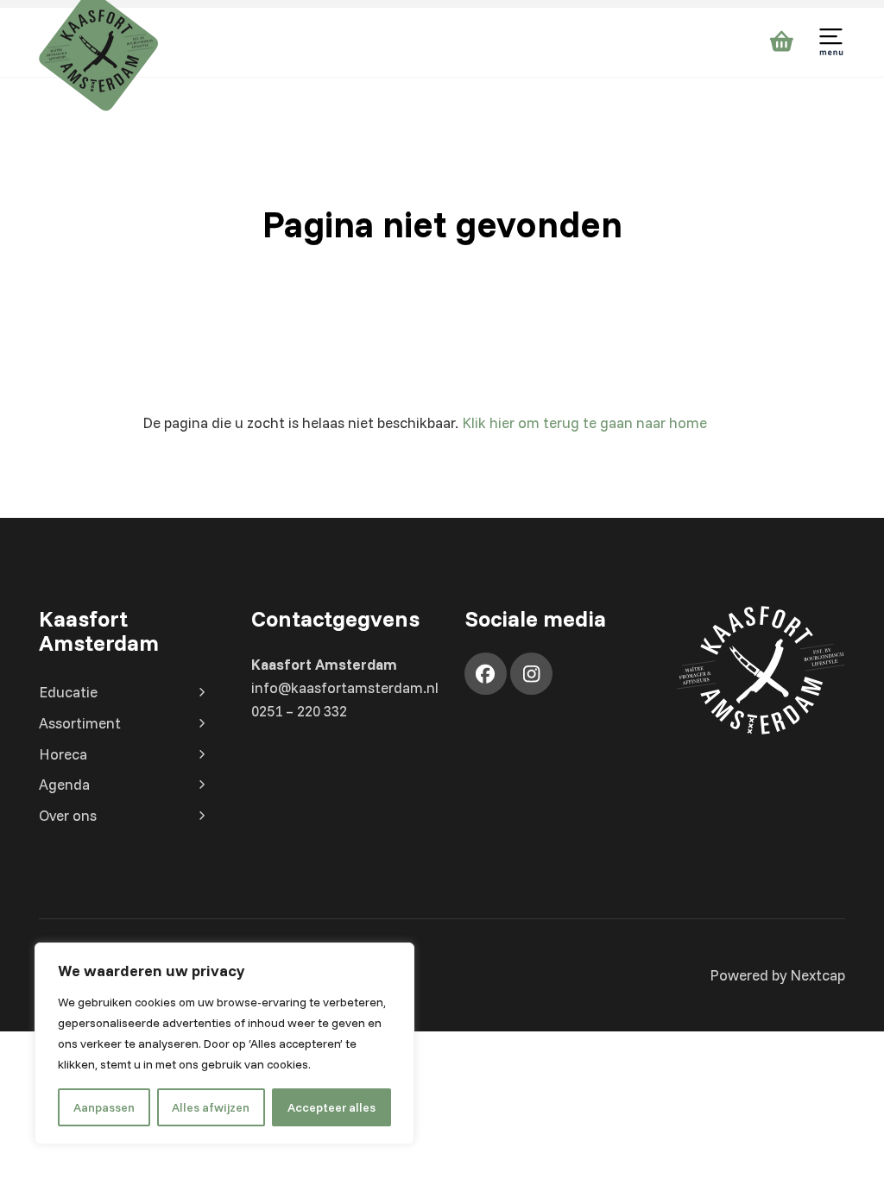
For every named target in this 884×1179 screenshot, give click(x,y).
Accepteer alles (331, 1107)
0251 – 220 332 (299, 711)
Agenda (64, 784)
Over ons (68, 815)
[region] (224, 1043)
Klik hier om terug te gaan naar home (584, 422)
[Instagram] (531, 674)
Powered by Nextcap (777, 975)
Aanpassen (104, 1107)
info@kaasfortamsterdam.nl (345, 687)
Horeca (63, 754)
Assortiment (80, 723)
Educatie (68, 692)
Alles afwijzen (210, 1107)
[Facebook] (485, 674)
